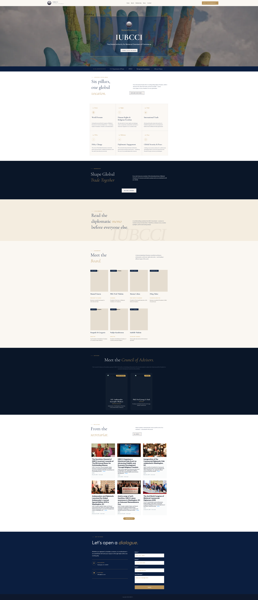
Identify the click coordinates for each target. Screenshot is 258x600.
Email (136, 567)
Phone (137, 559)
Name (137, 552)
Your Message (139, 574)
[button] (103, 460)
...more (103, 471)
